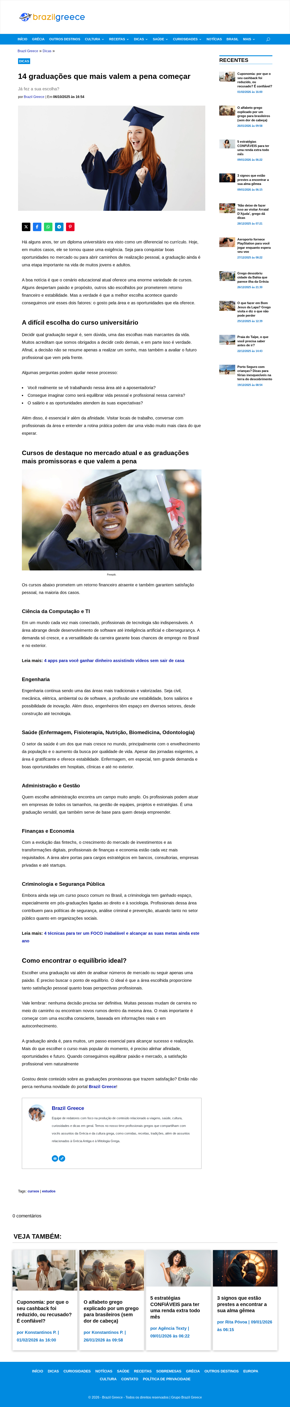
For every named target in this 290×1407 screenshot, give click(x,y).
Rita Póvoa (236, 1322)
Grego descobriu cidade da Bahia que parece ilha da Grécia (253, 277)
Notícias (214, 39)
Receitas (117, 39)
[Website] (62, 1158)
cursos (33, 1191)
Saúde (158, 39)
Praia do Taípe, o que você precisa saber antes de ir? (252, 341)
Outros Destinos (64, 39)
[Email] (55, 1158)
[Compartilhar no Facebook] (37, 227)
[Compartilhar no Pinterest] (70, 227)
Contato (129, 1379)
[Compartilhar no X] (26, 227)
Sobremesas (168, 1371)
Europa (250, 1371)
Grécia (38, 39)
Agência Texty (172, 1328)
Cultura (92, 39)
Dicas (139, 39)
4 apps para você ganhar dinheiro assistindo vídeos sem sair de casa (114, 660)
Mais (247, 39)
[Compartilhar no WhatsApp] (48, 227)
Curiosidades (185, 39)
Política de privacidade (166, 1379)
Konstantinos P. (40, 1332)
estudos (48, 1191)
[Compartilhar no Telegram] (59, 227)
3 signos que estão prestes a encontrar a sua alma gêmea (253, 180)
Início (22, 39)
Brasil (232, 39)
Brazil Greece (34, 97)
